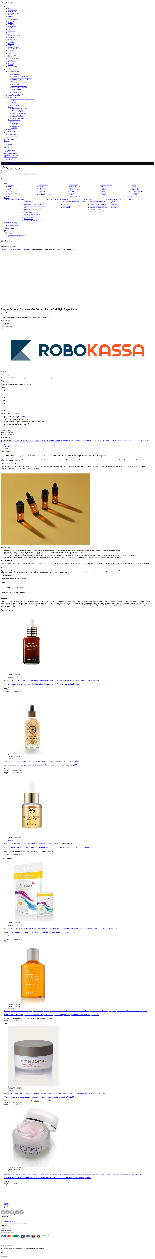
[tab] (79, 445)
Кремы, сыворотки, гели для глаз (20, 82)
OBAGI (10, 57)
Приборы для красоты (14, 95)
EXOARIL (10, 40)
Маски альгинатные (10, 928)
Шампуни (14, 102)
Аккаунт (6, 147)
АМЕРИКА (14, 123)
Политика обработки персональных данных (16, 1223)
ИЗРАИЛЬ (14, 124)
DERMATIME (11, 31)
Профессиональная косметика (19, 108)
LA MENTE (11, 50)
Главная (3, 249)
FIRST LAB (11, 44)
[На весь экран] (3, 1256)
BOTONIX (11, 16)
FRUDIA (10, 45)
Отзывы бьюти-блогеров (14, 134)
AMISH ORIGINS (12, 10)
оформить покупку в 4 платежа (10, 413)
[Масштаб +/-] (1, 1256)
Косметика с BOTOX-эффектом (19, 112)
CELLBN (10, 23)
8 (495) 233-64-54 (7, 164)
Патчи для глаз (15, 84)
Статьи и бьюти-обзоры (10, 133)
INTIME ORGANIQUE (14, 48)
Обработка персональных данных (17, 145)
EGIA (9, 34)
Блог (5, 1208)
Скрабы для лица (16, 89)
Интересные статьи (13, 136)
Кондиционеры (15, 103)
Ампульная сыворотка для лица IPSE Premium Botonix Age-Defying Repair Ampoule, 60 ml (42, 684)
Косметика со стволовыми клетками (31, 1174)
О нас (5, 142)
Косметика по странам (14, 120)
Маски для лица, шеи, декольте (19, 76)
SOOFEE (10, 65)
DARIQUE (11, 29)
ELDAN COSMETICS (14, 36)
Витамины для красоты (14, 71)
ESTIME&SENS (12, 39)
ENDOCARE (11, 37)
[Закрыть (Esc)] (7, 1256)
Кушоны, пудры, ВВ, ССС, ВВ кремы (21, 94)
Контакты (6, 141)
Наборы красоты (15, 74)
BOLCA (10, 18)
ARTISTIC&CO (12, 11)
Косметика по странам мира (69, 440)
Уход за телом (15, 105)
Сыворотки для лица (52, 442)
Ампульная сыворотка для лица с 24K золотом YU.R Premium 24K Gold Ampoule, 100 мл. (42, 765)
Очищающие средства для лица (112, 1011)
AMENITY (11, 8)
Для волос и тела (12, 97)
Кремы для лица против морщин (105, 440)
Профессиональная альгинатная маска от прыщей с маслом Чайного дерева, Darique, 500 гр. (43, 932)
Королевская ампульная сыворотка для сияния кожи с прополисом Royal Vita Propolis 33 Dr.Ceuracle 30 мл (49, 847)
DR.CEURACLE (12, 32)
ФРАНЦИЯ (14, 128)
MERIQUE (11, 53)
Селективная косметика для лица (35, 442)
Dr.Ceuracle (19, 587)
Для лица (10, 73)
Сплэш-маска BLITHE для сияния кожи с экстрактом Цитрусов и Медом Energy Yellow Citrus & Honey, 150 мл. (51, 1014)
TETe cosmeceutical (13, 66)
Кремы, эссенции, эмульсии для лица (21, 78)
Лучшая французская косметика (46, 928)
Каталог (6, 69)
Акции (6, 137)
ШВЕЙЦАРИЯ (15, 126)
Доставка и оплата (9, 139)
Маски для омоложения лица (65, 928)
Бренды (6, 6)
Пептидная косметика (17, 110)
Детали (6, 446)
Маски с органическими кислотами (15, 1011)
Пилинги (124, 1011)
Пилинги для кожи (16, 90)
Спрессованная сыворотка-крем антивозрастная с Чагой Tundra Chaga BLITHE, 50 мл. (41, 1097)
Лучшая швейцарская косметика (72, 1174)
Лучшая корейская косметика (125, 440)
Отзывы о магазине (9, 1221)
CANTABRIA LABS (13, 19)
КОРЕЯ (13, 121)
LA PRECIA (11, 52)
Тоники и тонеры (16, 92)
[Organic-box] (7, 3)
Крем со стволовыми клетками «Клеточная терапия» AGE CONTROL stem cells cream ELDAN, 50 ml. (47, 1177)
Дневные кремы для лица (31, 440)
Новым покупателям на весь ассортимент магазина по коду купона (22, 162)
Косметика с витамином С (18, 118)
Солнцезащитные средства (18, 86)
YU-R (9, 68)
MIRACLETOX (12, 55)
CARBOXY (11, 21)
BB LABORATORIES (13, 13)
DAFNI (10, 27)
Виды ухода (11, 107)
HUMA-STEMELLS (13, 47)
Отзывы (10, 144)
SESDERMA (11, 63)
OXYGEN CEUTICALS (14, 58)
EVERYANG (11, 42)
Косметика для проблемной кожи (20, 115)
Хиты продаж (11, 131)
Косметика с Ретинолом (17, 116)
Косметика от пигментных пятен (20, 113)
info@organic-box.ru (6, 1230)
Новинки (10, 129)
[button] (7, 432)
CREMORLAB (12, 26)
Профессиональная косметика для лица (13, 442)
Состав (6, 448)
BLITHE (10, 15)
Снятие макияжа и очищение (19, 87)
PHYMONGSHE (12, 61)
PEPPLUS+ (11, 60)
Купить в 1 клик (5, 430)
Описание (7, 445)
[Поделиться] (5, 1256)
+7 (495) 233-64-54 (6, 1228)
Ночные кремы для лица (142, 440)
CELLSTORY (11, 24)
